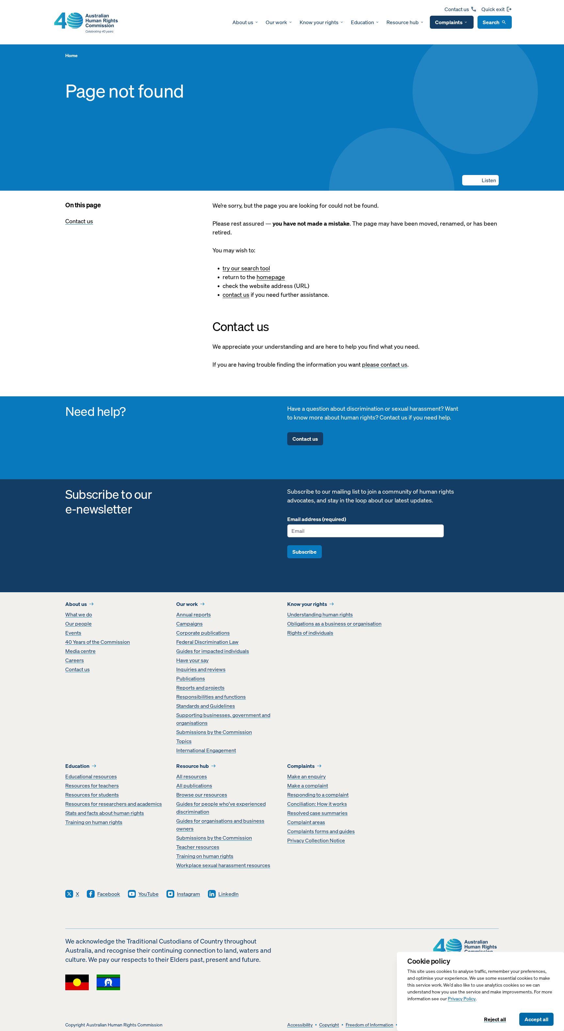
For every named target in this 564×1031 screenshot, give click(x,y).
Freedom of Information (369, 1025)
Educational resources (91, 776)
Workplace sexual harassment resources (223, 865)
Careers (74, 660)
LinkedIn (228, 894)
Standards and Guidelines (205, 706)
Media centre (80, 651)
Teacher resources (197, 847)
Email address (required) (316, 519)
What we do (78, 614)
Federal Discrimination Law (207, 642)
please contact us (384, 364)
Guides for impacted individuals (212, 651)
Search (491, 22)
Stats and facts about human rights (104, 813)
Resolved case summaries (317, 813)
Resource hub (402, 22)
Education (362, 22)
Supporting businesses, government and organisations (223, 719)
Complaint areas (306, 822)
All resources (191, 776)
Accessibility (300, 1025)
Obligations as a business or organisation (334, 623)
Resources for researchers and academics (113, 804)
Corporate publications (203, 633)
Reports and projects (200, 687)
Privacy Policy (462, 998)
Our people (78, 623)
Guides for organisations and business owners (220, 825)
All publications (194, 785)
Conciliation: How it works (317, 804)
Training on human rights (93, 822)
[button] (480, 180)
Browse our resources (201, 795)
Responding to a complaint (318, 795)
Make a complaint (307, 785)
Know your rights (319, 22)
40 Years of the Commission (97, 642)
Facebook (108, 894)
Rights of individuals (310, 633)
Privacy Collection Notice (316, 840)
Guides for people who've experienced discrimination (221, 808)
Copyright (329, 1025)
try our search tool (246, 268)
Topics (184, 741)
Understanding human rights (320, 614)
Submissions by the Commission (214, 732)
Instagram (188, 894)
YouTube (148, 894)
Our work (276, 22)
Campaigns (189, 623)
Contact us (457, 9)
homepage (271, 277)
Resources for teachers (92, 785)
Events (73, 633)
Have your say (192, 660)
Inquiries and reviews (201, 669)
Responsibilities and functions (211, 697)
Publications (190, 678)
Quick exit (493, 9)
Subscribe (304, 551)
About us (242, 22)
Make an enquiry (306, 776)
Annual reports (193, 614)
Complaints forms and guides (321, 831)
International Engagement (206, 750)
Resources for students (92, 795)
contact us (236, 294)
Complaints (448, 22)
